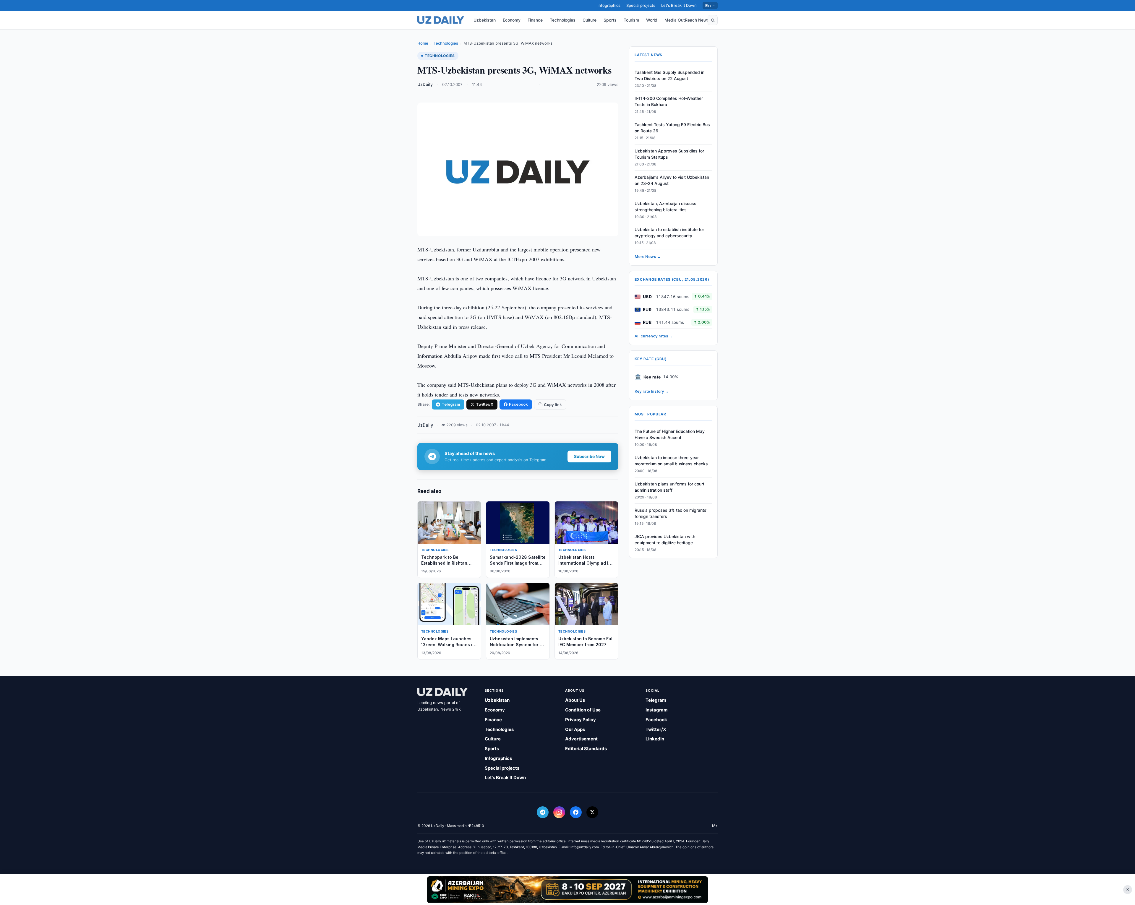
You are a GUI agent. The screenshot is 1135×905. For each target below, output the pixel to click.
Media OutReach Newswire (691, 19)
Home (422, 43)
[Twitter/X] (592, 812)
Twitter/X (484, 404)
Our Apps (575, 729)
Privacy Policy (580, 719)
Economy (512, 19)
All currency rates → (654, 336)
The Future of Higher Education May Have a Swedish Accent (670, 434)
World (651, 19)
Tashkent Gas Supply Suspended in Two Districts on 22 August (669, 75)
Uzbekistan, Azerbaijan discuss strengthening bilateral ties (665, 206)
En (708, 5)
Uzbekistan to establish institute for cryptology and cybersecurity (669, 232)
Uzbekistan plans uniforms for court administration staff (669, 487)
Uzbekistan (485, 19)
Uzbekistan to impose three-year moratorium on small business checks (671, 461)
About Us (575, 700)
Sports (610, 19)
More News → (648, 256)
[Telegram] (543, 812)
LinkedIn (655, 739)
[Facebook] (576, 812)
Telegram (451, 404)
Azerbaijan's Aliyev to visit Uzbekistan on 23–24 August (672, 180)
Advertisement (581, 739)
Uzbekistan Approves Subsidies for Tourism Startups (669, 154)
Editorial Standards (586, 748)
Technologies (562, 19)
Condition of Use (583, 710)
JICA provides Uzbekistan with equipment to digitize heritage (665, 539)
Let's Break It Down (679, 5)
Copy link (553, 404)
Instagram (657, 710)
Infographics (608, 5)
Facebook (518, 404)
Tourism (631, 19)
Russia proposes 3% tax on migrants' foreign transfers (671, 513)
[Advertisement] (567, 889)
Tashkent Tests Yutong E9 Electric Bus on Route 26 (672, 128)
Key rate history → (652, 391)
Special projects (640, 5)
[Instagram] (559, 812)
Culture (589, 19)
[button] (713, 20)
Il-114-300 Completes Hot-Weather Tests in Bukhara (669, 101)
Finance (535, 19)
